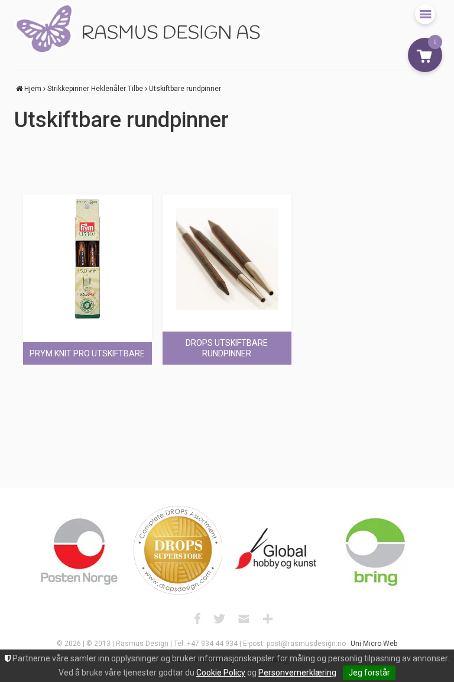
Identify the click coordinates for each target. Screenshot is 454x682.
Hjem (32, 89)
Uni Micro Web (374, 643)
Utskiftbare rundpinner (185, 89)
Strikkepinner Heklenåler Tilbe (95, 89)
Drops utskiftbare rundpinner (227, 348)
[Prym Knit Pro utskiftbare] (87, 258)
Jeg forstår (369, 672)
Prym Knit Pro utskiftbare (87, 353)
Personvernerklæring (297, 672)
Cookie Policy (220, 672)
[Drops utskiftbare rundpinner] (227, 258)
